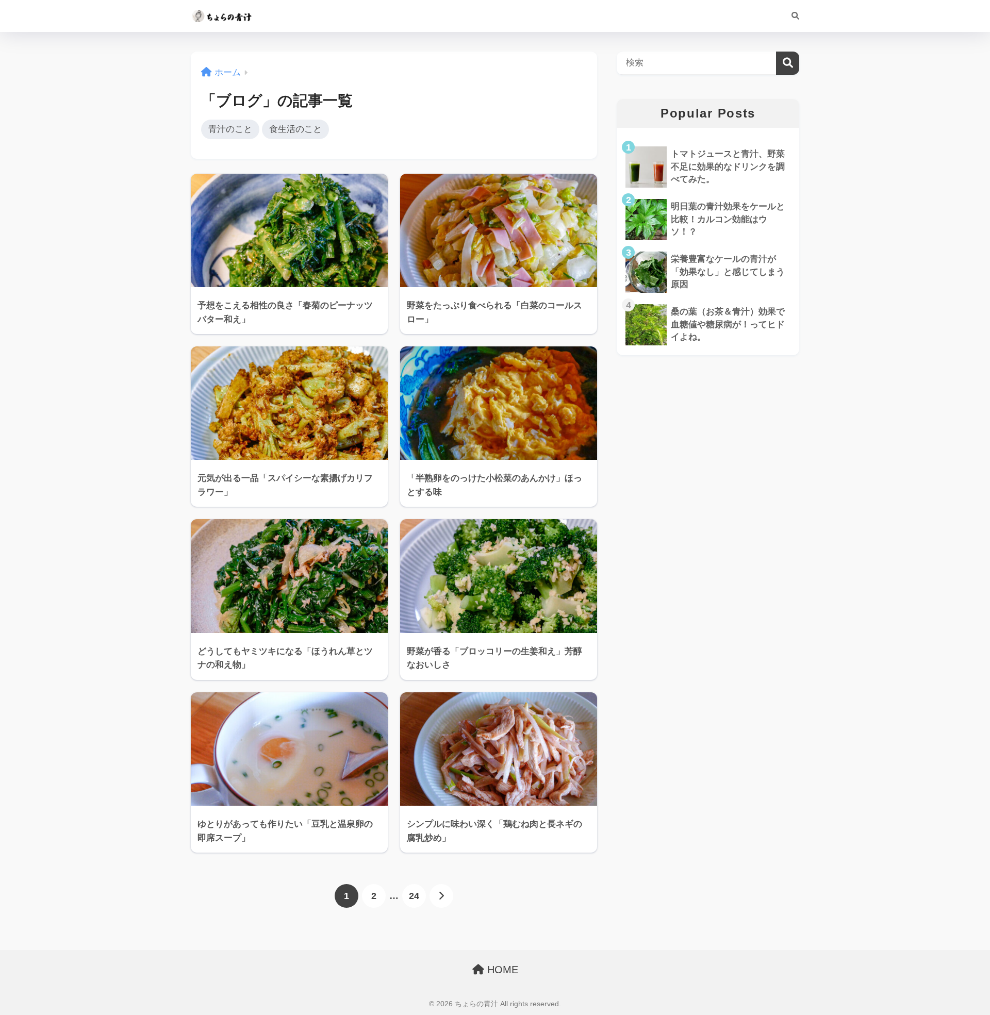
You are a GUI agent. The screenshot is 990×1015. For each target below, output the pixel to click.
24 (414, 896)
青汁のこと (230, 129)
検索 (787, 63)
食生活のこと (295, 129)
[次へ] (441, 896)
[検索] (790, 16)
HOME (501, 969)
